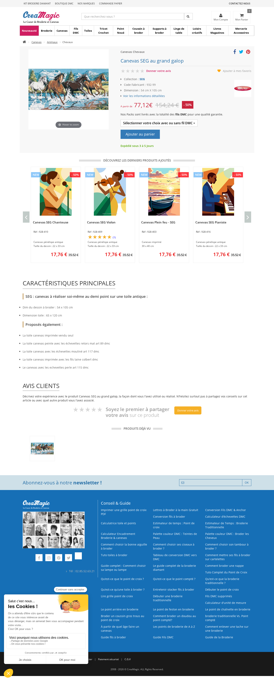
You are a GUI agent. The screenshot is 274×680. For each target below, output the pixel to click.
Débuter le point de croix (222, 589)
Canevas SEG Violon (101, 222)
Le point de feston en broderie (173, 609)
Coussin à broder (138, 30)
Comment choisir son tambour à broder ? (227, 546)
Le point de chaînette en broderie (227, 609)
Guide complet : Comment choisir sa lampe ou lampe (123, 568)
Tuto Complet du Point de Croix (226, 572)
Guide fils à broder (113, 637)
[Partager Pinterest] (248, 52)
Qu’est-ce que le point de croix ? (122, 579)
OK (247, 482)
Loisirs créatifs (197, 30)
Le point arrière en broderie (119, 609)
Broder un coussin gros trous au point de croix (122, 618)
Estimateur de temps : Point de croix (174, 525)
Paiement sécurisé (108, 659)
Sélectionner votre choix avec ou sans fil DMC (158, 123)
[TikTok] (78, 558)
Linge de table (179, 30)
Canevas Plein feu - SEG (158, 222)
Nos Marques (86, 3)
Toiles (88, 30)
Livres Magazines (217, 30)
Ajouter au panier (140, 134)
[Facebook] (39, 558)
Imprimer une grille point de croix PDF (123, 512)
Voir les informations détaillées (144, 96)
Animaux (52, 42)
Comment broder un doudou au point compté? (174, 618)
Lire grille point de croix (117, 596)
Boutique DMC (64, 3)
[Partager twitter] (241, 52)
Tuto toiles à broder (114, 555)
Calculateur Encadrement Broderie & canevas (118, 536)
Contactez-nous (239, 3)
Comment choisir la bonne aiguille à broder (124, 546)
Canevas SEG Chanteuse (50, 222)
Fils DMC (76, 30)
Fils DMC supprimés (218, 596)
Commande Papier (110, 3)
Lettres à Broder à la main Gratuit (175, 510)
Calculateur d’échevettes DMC (225, 516)
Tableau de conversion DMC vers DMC (175, 557)
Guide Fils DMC (163, 637)
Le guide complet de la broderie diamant (174, 568)
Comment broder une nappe (224, 566)
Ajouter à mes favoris (237, 71)
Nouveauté (29, 30)
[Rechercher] (188, 16)
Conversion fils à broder (169, 516)
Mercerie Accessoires (241, 30)
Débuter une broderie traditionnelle (168, 598)
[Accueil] (24, 42)
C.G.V (128, 659)
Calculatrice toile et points (118, 523)
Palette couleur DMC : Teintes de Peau (175, 536)
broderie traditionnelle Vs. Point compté (226, 618)
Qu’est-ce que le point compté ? (174, 579)
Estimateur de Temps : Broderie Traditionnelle (226, 525)
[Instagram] (48, 558)
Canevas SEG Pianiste (210, 222)
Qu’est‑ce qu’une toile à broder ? (122, 589)
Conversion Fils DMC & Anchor (225, 510)
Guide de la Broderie (219, 637)
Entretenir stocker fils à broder (173, 589)
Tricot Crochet (103, 30)
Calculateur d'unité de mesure (225, 603)
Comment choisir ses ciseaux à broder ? (173, 546)
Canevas (62, 30)
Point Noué (120, 30)
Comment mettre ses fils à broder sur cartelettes (227, 557)
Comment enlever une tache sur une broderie (227, 629)
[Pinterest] (58, 558)
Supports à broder (159, 30)
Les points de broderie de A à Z (174, 626)
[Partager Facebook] (234, 52)
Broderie (46, 30)
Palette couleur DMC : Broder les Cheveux (227, 536)
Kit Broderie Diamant (37, 3)
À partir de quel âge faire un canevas (120, 629)
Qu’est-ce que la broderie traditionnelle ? (222, 581)
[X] (68, 558)
